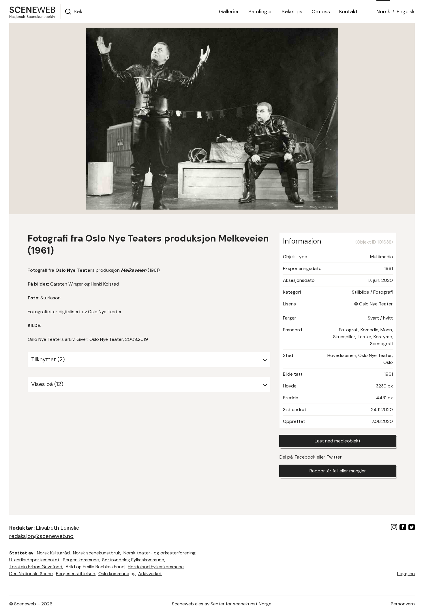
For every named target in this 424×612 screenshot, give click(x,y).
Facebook (305, 457)
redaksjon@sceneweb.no (41, 536)
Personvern (403, 604)
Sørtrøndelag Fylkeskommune (133, 560)
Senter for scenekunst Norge (241, 604)
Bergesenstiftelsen (75, 574)
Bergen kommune (81, 560)
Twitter (334, 457)
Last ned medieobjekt (338, 441)
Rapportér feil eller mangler (337, 471)
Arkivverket (150, 574)
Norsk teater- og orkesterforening (159, 553)
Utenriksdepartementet (34, 560)
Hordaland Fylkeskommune (156, 567)
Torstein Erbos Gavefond (35, 567)
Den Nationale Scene (31, 574)
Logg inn (406, 574)
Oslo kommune (113, 574)
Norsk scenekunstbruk (96, 553)
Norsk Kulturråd (53, 553)
